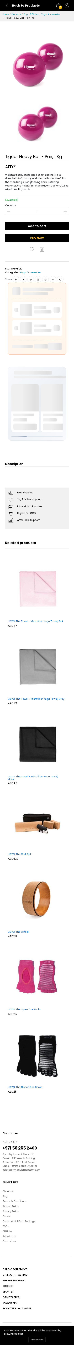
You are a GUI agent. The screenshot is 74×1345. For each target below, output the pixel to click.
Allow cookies (37, 1339)
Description (14, 464)
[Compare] (42, 249)
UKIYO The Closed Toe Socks (25, 1087)
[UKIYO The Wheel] (37, 899)
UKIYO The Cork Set (19, 854)
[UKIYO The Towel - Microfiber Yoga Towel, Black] (37, 744)
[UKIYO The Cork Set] (37, 821)
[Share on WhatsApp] (45, 279)
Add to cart (37, 226)
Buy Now (37, 238)
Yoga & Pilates (31, 14)
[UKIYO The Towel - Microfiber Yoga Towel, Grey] (37, 666)
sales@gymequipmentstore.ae (21, 1169)
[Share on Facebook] (16, 279)
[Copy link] (60, 279)
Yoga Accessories (50, 14)
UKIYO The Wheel (18, 932)
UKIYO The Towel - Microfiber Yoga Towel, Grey (36, 699)
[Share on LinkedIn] (38, 279)
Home (6, 14)
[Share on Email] (53, 279)
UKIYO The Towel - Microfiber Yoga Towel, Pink (35, 621)
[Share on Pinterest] (31, 279)
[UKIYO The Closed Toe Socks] (37, 1054)
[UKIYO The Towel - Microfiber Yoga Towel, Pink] (37, 589)
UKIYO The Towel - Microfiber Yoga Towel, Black (33, 778)
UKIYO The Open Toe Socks (24, 1009)
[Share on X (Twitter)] (23, 279)
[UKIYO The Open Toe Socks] (37, 977)
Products (16, 14)
